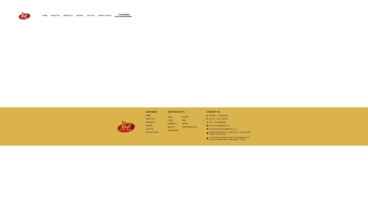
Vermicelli (172, 124)
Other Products (189, 127)
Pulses (185, 117)
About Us (55, 15)
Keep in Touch (104, 15)
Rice (184, 120)
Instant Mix (173, 130)
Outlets (91, 15)
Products (68, 15)
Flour (170, 120)
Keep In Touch (152, 132)
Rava (170, 117)
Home (44, 15)
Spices (185, 124)
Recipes (79, 15)
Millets (171, 127)
